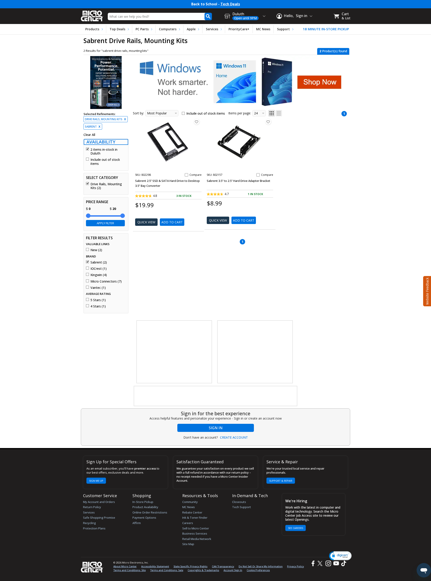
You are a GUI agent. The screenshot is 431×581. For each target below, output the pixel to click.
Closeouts (239, 502)
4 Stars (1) (98, 306)
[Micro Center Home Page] (92, 14)
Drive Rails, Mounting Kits (105, 119)
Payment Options (144, 518)
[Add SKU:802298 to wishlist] (196, 121)
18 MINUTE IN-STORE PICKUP (326, 29)
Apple (191, 29)
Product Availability (145, 507)
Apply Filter (105, 223)
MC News (263, 29)
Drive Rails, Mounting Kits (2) (106, 186)
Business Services (194, 533)
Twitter (321, 563)
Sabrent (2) (98, 262)
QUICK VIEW (146, 222)
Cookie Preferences (258, 570)
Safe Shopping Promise (99, 518)
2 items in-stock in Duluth (103, 151)
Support (283, 29)
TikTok (342, 563)
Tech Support (241, 507)
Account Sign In (233, 570)
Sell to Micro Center (195, 528)
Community (190, 502)
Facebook (312, 563)
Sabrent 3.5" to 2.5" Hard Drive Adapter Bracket (238, 181)
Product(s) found (333, 51)
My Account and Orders (99, 502)
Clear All (89, 135)
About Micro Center (125, 566)
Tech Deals (230, 4)
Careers (187, 523)
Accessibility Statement (155, 566)
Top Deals (117, 29)
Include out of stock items (105, 161)
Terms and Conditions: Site (129, 570)
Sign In (215, 427)
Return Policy (92, 507)
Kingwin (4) (98, 275)
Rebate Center (192, 512)
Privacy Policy (295, 566)
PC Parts (142, 29)
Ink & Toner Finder (194, 518)
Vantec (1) (98, 288)
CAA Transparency (223, 566)
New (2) (96, 250)
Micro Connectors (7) (106, 281)
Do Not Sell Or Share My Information (261, 566)
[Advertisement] (174, 352)
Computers (167, 29)
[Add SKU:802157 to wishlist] (268, 121)
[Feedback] (426, 290)
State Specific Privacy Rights (190, 566)
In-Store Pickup (142, 502)
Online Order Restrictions (149, 512)
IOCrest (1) (98, 269)
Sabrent (92, 126)
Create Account (234, 437)
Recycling (89, 523)
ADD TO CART (172, 222)
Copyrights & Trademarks (203, 570)
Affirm (136, 523)
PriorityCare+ (239, 29)
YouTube (336, 563)
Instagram (328, 563)
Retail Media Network (196, 539)
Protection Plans (94, 528)
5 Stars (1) (98, 300)
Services (212, 29)
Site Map (188, 544)
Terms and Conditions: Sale (166, 570)
